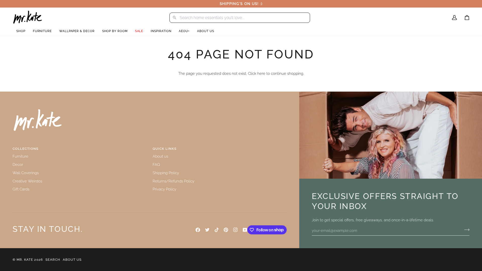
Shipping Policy (166, 173)
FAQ (156, 164)
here (261, 73)
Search (52, 259)
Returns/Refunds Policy (173, 181)
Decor (18, 164)
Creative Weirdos (27, 181)
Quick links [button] (164, 149)
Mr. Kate (25, 259)
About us (160, 156)
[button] (21, 31)
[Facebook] (198, 230)
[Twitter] (207, 230)
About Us (72, 259)
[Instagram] (235, 230)
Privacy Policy (164, 189)
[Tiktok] (217, 230)
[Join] (465, 230)
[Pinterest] (226, 230)
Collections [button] (25, 149)
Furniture (20, 156)
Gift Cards (21, 189)
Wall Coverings (26, 173)
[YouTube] (245, 230)
